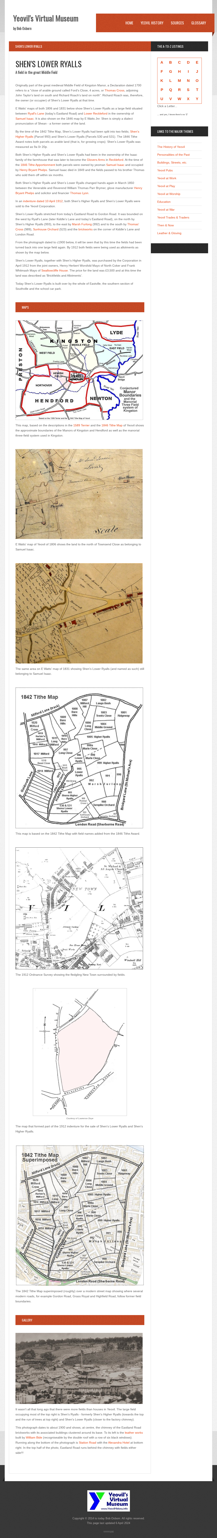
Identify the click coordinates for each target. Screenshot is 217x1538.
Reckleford (116, 159)
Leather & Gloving (169, 233)
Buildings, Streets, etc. (172, 162)
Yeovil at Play (166, 186)
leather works (134, 1432)
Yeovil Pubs (165, 170)
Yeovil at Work (166, 178)
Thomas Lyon (79, 193)
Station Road (87, 1442)
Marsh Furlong (82, 224)
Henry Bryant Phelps (33, 170)
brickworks (85, 229)
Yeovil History (152, 22)
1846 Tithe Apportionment (38, 165)
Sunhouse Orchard (45, 229)
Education (164, 201)
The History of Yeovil (171, 146)
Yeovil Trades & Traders (173, 217)
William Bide (34, 1437)
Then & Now (165, 225)
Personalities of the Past (173, 154)
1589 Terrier (81, 425)
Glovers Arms (96, 159)
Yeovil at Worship (168, 194)
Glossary (198, 22)
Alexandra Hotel (118, 1442)
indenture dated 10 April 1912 (42, 201)
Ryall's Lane (36, 113)
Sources (177, 22)
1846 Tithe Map (112, 425)
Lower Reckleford (95, 113)
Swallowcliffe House (54, 270)
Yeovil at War (166, 209)
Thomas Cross (114, 90)
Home (129, 22)
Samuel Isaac (24, 118)
